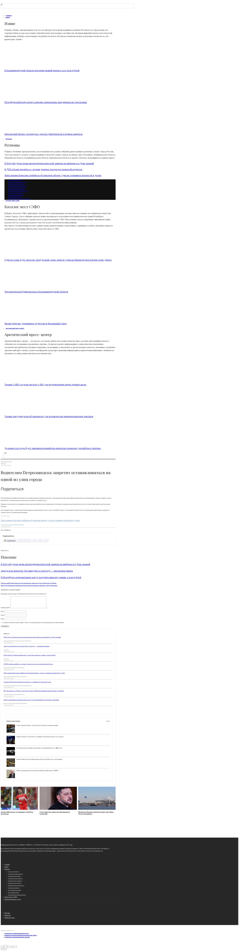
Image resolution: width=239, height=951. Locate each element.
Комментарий (5, 607)
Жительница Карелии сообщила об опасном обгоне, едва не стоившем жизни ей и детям (52, 175)
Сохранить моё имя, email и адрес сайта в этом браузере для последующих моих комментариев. (33, 622)
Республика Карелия (16, 195)
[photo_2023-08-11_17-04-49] (21, 254)
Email (3, 615)
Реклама (7, 913)
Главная (7, 864)
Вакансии (7, 915)
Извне (8, 17)
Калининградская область (18, 191)
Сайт (2, 619)
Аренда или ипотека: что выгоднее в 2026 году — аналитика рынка (37, 570)
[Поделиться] (5, 946)
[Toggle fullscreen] (10, 947)
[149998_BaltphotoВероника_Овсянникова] (21, 411)
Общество (12, 685)
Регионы (9, 139)
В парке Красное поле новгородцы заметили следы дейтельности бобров (28, 583)
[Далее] (5, 949)
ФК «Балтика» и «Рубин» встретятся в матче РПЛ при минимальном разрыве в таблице (34, 691)
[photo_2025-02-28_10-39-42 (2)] (21, 129)
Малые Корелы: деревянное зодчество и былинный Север (35, 323)
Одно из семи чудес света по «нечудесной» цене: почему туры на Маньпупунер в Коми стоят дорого (58, 259)
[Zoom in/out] (15, 947)
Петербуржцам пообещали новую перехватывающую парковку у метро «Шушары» (29, 585)
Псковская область (15, 193)
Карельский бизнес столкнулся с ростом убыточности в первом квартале (43, 133)
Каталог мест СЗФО (13, 200)
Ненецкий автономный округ (12, 640)
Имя (2, 611)
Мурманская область (16, 184)
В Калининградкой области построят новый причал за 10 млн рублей (41, 70)
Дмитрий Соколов (6, 461)
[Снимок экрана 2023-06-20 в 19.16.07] (21, 286)
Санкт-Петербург (14, 180)
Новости (3, 463)
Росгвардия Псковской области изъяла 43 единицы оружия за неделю (27, 682)
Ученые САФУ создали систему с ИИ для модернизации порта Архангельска (45, 384)
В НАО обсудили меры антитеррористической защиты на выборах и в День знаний (49, 163)
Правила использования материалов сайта (20, 935)
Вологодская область (16, 189)
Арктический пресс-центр (15, 328)
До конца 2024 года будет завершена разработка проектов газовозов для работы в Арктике (52, 448)
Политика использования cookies (17, 937)
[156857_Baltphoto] (21, 443)
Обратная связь (9, 917)
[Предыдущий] (2, 949)
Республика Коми (14, 197)
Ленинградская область (17, 182)
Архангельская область (17, 186)
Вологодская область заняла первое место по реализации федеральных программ (31, 700)
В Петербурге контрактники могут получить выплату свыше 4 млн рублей (41, 577)
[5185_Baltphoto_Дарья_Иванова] (21, 97)
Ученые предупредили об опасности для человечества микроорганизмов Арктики (48, 416)
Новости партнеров (58, 721)
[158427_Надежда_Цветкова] (21, 65)
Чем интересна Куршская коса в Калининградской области (36, 291)
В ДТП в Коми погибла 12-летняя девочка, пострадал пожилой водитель (43, 169)
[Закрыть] (2, 947)
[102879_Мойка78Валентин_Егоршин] (21, 379)
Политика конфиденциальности (16, 933)
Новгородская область (17, 187)
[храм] (21, 318)
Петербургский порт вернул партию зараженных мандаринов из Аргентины (45, 102)
